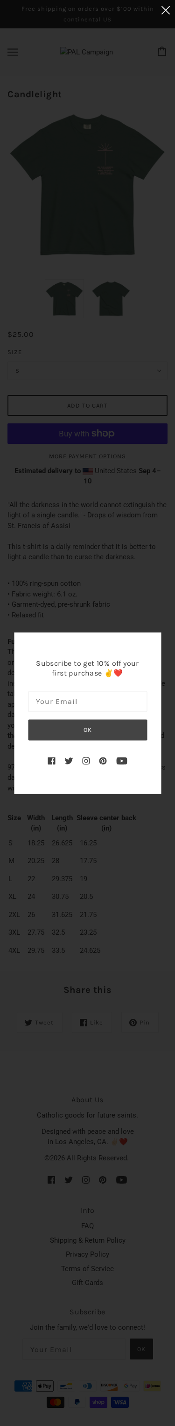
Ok (88, 730)
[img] (51, 761)
